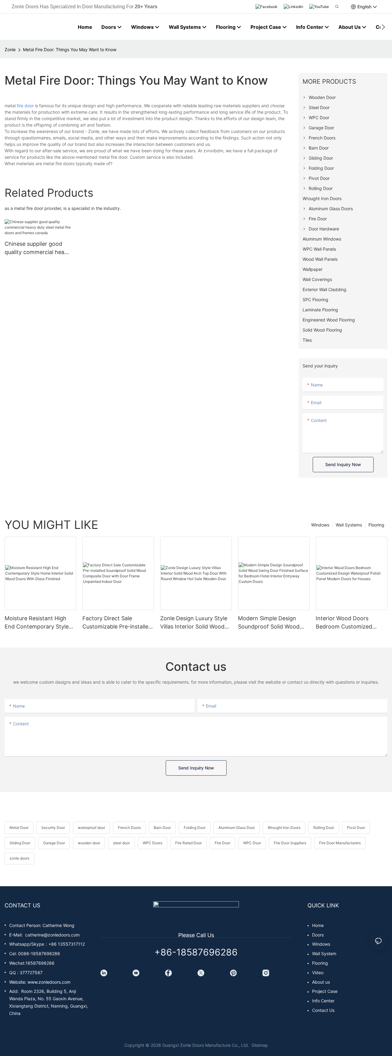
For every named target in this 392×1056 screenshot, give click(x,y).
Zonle (10, 49)
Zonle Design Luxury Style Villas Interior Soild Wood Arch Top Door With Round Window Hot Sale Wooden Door (195, 623)
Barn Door (162, 827)
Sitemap (259, 1045)
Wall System (324, 953)
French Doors (129, 827)
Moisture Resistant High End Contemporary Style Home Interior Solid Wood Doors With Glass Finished (38, 623)
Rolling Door (323, 827)
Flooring (376, 524)
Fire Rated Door (188, 843)
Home (318, 925)
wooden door (89, 843)
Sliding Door (19, 843)
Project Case (324, 991)
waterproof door (91, 827)
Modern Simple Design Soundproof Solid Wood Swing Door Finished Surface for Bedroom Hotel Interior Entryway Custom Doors (273, 623)
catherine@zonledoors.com (52, 934)
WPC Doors (152, 843)
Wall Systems (349, 524)
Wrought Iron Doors (284, 827)
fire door (25, 105)
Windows (320, 524)
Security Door (53, 827)
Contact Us (323, 1010)
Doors (318, 934)
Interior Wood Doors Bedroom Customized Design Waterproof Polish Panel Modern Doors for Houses (349, 623)
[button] (383, 27)
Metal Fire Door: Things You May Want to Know (69, 49)
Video (317, 972)
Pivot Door (356, 827)
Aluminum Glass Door (236, 827)
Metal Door (18, 827)
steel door (121, 843)
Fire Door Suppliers (290, 843)
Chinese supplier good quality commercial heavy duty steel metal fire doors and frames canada (38, 248)
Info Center (323, 1000)
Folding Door (194, 827)
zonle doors (19, 858)
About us (321, 982)
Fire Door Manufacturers (340, 843)
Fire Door (222, 843)
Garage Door (54, 843)
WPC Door (252, 843)
